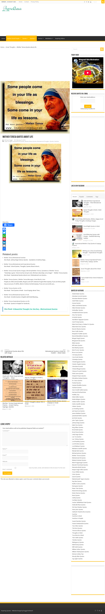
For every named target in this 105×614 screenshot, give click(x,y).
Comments (89, 196)
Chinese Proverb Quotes (79, 371)
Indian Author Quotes (78, 401)
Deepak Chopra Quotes (79, 376)
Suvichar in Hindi (77, 516)
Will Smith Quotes (77, 547)
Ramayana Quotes (77, 486)
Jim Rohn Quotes (77, 418)
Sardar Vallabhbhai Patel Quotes (81, 502)
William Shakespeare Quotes (80, 551)
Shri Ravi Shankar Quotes (79, 507)
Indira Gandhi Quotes (78, 404)
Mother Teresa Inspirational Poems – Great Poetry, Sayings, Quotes (13, 405)
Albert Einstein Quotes (78, 308)
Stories (40, 38)
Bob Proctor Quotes (78, 350)
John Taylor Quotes (77, 420)
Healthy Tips (75, 394)
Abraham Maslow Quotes (79, 298)
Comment (6, 431)
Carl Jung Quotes (77, 355)
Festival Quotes (76, 383)
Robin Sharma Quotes (78, 493)
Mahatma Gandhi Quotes (79, 448)
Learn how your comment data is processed (36, 479)
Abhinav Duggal (8, 140)
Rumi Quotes (76, 495)
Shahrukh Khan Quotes (78, 505)
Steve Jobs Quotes (77, 509)
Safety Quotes (76, 498)
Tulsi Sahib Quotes (77, 537)
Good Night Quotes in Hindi (91, 226)
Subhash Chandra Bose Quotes (81, 512)
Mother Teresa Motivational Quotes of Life (16, 294)
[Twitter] (88, 2)
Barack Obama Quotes (79, 329)
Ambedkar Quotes (77, 310)
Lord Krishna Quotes (78, 444)
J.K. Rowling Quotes (78, 408)
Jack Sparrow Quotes (78, 411)
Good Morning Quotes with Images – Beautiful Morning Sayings (91, 236)
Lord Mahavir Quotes (78, 446)
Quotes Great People (13, 38)
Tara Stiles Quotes (77, 526)
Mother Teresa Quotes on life (12, 288)
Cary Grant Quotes (77, 357)
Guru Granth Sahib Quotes (80, 390)
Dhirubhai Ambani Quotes (79, 378)
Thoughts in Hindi (77, 533)
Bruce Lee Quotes (77, 352)
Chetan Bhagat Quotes (78, 369)
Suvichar (32, 38)
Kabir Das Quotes (77, 425)
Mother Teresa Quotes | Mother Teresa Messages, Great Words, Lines (24, 279)
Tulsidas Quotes (77, 540)
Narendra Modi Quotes (79, 467)
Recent (75, 196)
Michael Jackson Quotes (79, 453)
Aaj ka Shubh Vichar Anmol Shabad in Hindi (56, 402)
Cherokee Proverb (77, 366)
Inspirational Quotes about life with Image (14, 351)
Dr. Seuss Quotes (77, 380)
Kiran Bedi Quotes (77, 430)
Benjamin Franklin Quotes (79, 333)
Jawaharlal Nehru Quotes (79, 415)
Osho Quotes (76, 474)
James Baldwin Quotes (78, 413)
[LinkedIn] (35, 242)
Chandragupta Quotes (78, 362)
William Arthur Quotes (78, 549)
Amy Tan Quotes (77, 315)
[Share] (35, 249)
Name (5, 449)
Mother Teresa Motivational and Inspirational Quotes (19, 264)
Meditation (48, 38)
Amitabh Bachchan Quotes (80, 312)
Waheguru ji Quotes (78, 542)
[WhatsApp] (35, 235)
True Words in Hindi (78, 535)
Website (5, 461)
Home (20, 2)
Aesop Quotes (76, 303)
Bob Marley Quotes (78, 347)
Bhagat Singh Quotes (78, 338)
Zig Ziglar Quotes (77, 558)
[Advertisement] (65, 20)
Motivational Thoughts (43, 141)
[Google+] (85, 2)
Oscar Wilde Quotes (78, 472)
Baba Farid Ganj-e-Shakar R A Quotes (83, 324)
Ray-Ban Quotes (77, 481)
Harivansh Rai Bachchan (79, 392)
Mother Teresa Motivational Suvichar (15, 257)
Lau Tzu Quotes (76, 437)
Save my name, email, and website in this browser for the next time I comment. (34, 468)
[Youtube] (90, 2)
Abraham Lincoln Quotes (79, 296)
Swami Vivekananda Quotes (80, 523)
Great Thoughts (10, 47)
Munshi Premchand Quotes (80, 465)
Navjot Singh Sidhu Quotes (80, 469)
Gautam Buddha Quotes (79, 385)
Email (5, 455)
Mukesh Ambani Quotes (79, 460)
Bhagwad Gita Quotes (78, 340)
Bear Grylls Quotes (77, 331)
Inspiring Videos (60, 38)
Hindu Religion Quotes (78, 399)
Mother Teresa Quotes (31, 141)
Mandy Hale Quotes (78, 451)
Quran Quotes (76, 476)
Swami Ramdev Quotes (79, 521)
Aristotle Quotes (77, 317)
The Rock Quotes (77, 528)
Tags (96, 196)
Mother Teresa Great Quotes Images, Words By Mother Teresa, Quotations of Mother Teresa (31, 270)
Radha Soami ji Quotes (78, 483)
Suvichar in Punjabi (77, 518)
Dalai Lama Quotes (77, 373)
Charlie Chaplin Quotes (79, 364)
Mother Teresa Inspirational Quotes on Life (16, 301)
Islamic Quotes (76, 406)
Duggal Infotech (28, 610)
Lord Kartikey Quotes (78, 441)
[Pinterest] (35, 239)
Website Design (16, 610)
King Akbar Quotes (77, 427)
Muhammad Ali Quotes (79, 458)
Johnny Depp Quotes (78, 423)
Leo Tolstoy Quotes (78, 439)
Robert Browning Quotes (79, 490)
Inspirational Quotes (18, 141)
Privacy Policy (35, 2)
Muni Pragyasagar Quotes (79, 462)
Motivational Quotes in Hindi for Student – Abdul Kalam (55, 351)
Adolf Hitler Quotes (77, 301)
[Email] (35, 245)
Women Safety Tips (78, 554)
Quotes (24, 38)
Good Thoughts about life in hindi (91, 268)
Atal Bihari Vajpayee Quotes (80, 319)
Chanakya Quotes (77, 359)
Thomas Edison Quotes (79, 530)
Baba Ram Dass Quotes (79, 326)
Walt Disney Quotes (78, 544)
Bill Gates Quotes (77, 345)
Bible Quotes (76, 343)
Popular (81, 196)
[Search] (102, 1)
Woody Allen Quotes (78, 556)
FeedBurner (91, 108)
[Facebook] (86, 2)
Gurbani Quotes (77, 387)
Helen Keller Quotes (78, 397)
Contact (26, 2)
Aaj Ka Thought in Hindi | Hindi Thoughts (34, 378)
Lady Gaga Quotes (77, 434)
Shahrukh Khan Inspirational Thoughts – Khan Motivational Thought (13, 378)
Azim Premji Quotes (78, 322)
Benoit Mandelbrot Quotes (80, 336)
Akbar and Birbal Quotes (79, 305)
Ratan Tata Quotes (77, 488)
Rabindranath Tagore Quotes (80, 479)
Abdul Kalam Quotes (78, 294)
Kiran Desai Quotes (77, 432)
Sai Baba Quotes (77, 500)
